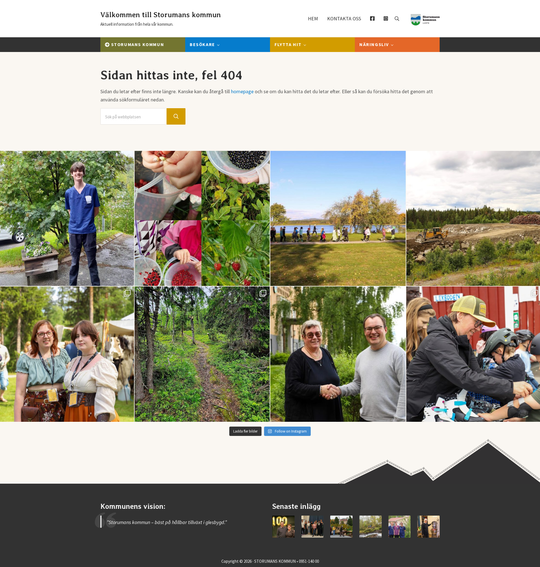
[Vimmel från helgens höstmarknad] (341, 527)
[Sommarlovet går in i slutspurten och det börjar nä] (338, 218)
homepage (242, 91)
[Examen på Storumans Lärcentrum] (312, 527)
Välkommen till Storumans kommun (160, 14)
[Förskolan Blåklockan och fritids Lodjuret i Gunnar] (202, 218)
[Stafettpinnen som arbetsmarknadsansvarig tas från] (338, 354)
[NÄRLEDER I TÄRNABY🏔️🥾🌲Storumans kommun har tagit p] (202, 354)
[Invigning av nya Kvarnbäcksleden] (370, 527)
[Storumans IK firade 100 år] (283, 527)
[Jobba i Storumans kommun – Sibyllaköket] (428, 527)
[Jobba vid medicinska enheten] (399, 527)
